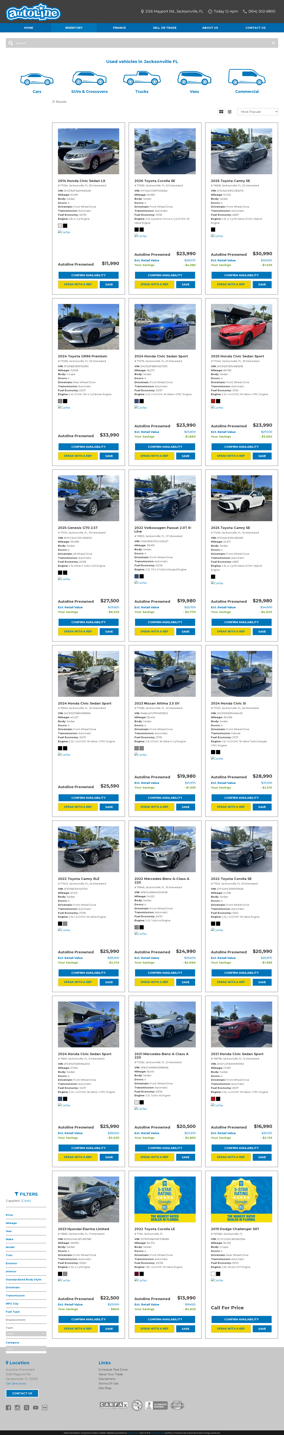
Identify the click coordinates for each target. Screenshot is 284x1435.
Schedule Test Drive (113, 1369)
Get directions (16, 1383)
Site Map (105, 1388)
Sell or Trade (164, 27)
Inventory (73, 27)
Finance (119, 27)
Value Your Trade (111, 1374)
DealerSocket (157, 1433)
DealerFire (133, 1433)
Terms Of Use (108, 1383)
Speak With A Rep (78, 284)
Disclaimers (107, 1379)
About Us (210, 27)
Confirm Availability (88, 275)
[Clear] (26, 1201)
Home (28, 27)
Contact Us (256, 27)
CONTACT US (22, 1393)
